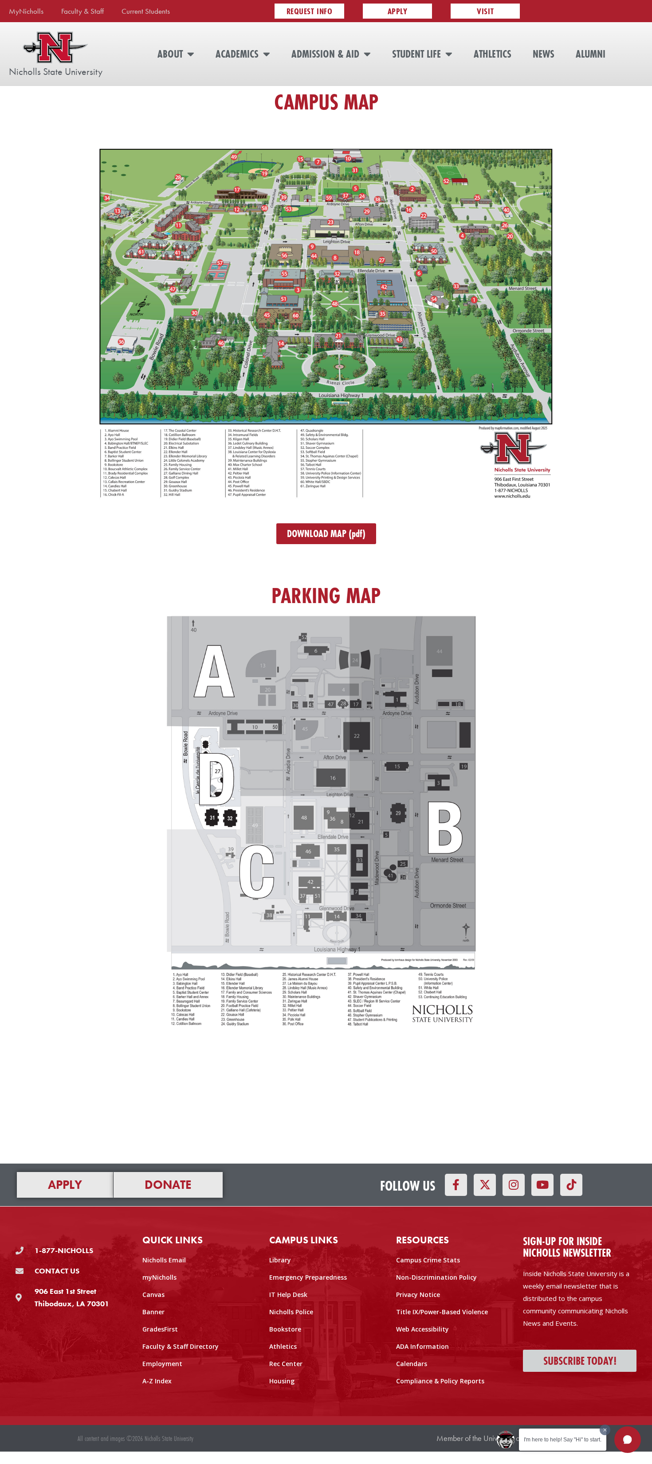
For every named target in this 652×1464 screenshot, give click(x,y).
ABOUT (170, 54)
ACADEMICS (237, 54)
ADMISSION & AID (325, 54)
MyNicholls (26, 11)
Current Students (146, 11)
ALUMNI (590, 54)
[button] (627, 1439)
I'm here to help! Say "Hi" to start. (562, 1440)
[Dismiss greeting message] (605, 1430)
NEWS (543, 54)
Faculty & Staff (82, 11)
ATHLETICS (492, 54)
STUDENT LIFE (416, 54)
